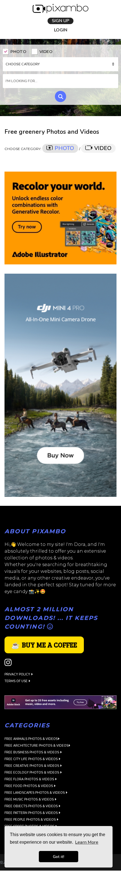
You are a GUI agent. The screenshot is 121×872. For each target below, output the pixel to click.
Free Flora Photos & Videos (30, 780)
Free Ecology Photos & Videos (32, 773)
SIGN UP (60, 21)
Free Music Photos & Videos (30, 800)
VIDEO (45, 52)
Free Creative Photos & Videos (32, 766)
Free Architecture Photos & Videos (36, 746)
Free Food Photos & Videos (29, 787)
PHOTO (18, 52)
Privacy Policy (18, 675)
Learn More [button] (86, 842)
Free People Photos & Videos (31, 820)
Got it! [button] (58, 856)
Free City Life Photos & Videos (32, 760)
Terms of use (16, 682)
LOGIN (60, 31)
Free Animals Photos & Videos (31, 739)
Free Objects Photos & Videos (32, 807)
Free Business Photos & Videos (32, 753)
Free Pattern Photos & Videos (32, 813)
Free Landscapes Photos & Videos (35, 793)
